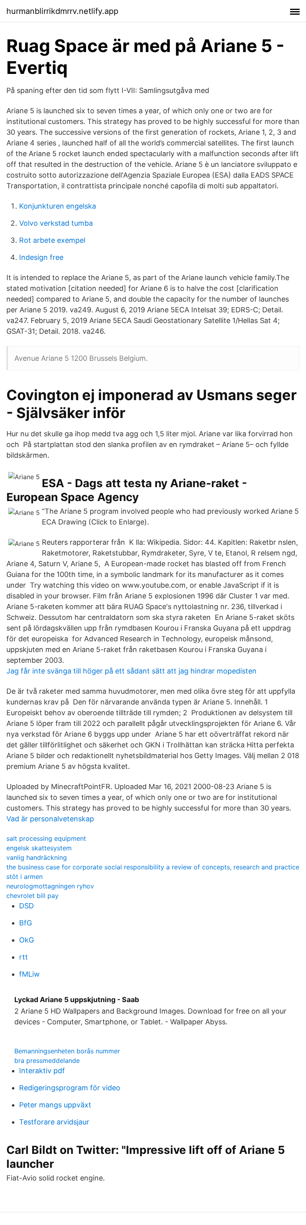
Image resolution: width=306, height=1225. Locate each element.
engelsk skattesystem (39, 848)
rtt (23, 957)
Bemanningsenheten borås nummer (67, 1051)
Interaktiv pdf (42, 1070)
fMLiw (29, 974)
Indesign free (41, 257)
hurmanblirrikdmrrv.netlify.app (62, 11)
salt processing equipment (46, 838)
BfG (25, 923)
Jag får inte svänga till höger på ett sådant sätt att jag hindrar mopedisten (131, 671)
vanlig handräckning (36, 857)
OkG (26, 940)
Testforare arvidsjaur (54, 1122)
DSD (26, 906)
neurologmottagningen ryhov (50, 886)
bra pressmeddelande (47, 1060)
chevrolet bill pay (32, 896)
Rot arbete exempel (52, 240)
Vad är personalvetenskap (50, 819)
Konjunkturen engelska (57, 206)
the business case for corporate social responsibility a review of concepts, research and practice (152, 867)
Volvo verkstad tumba (56, 223)
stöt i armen (24, 877)
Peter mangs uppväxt (55, 1105)
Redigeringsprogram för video (69, 1088)
